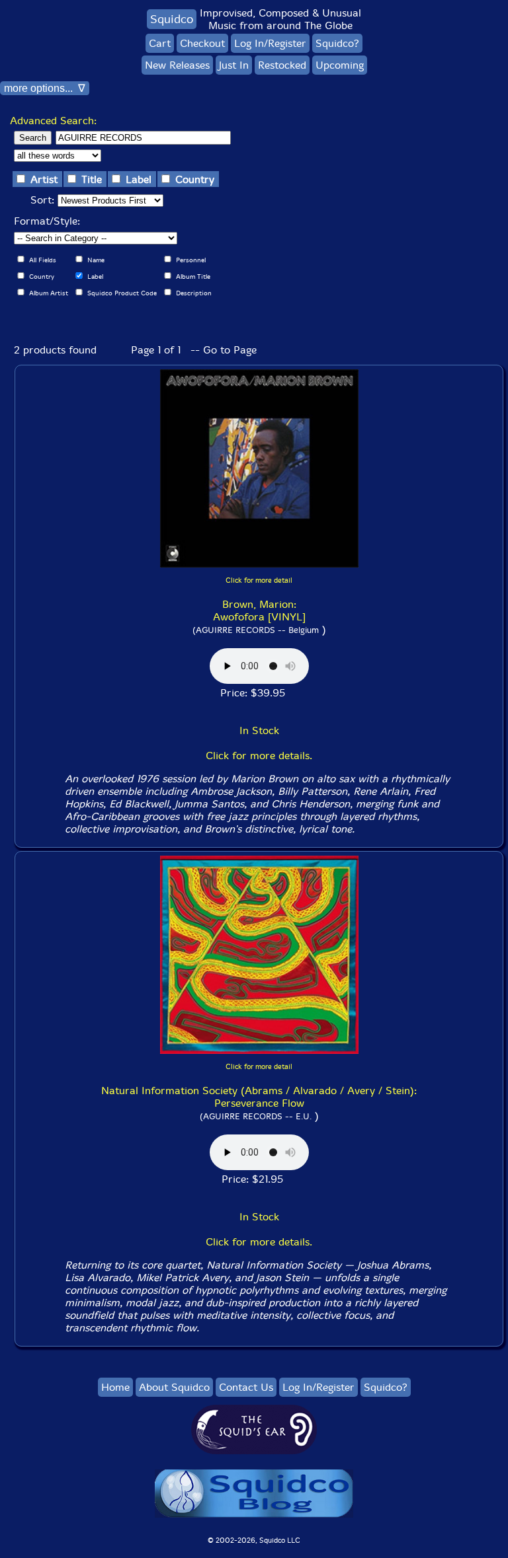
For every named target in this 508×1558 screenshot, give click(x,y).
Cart (160, 43)
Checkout (202, 43)
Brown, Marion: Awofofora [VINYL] (259, 610)
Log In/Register (270, 43)
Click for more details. (259, 755)
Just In (234, 65)
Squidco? (337, 43)
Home (115, 1387)
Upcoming (340, 65)
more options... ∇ (44, 88)
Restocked (282, 65)
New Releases (177, 65)
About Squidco (174, 1387)
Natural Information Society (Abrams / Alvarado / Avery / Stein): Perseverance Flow (259, 1096)
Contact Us (246, 1387)
